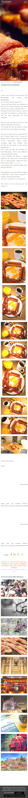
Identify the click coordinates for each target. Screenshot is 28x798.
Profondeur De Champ (7, 564)
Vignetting (16, 163)
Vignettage (14, 567)
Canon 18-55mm (14, 562)
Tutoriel (25, 566)
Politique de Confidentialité (17, 795)
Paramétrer (19, 793)
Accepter (6, 795)
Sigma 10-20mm (17, 566)
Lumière (11, 566)
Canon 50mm (23, 562)
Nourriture (16, 564)
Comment (4, 562)
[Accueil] (6, 1)
